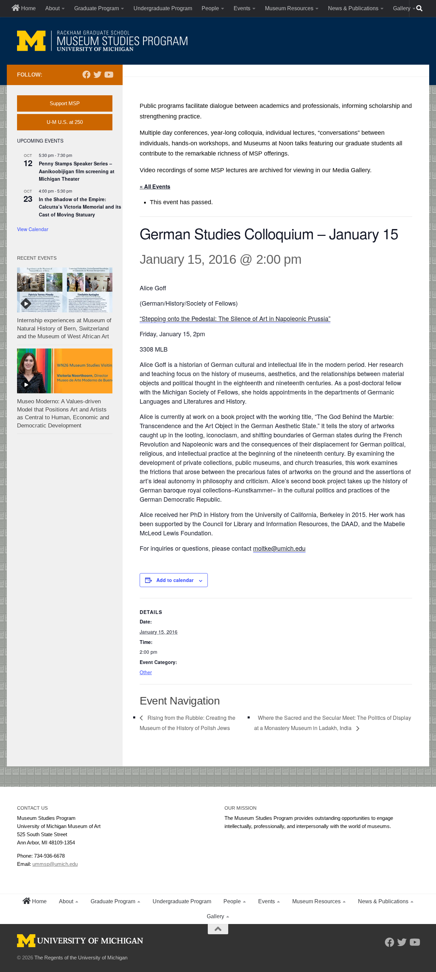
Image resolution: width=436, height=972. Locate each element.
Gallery (401, 8)
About (52, 8)
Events (242, 8)
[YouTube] (108, 74)
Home (28, 8)
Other (146, 672)
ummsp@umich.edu (55, 864)
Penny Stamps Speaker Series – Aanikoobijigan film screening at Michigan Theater (76, 171)
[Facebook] (86, 74)
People (210, 8)
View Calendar (32, 229)
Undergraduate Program (163, 8)
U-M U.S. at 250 (65, 122)
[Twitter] (97, 74)
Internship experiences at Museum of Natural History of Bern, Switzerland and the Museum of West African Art (64, 328)
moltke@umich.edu (279, 548)
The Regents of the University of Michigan (80, 957)
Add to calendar (174, 580)
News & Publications (353, 8)
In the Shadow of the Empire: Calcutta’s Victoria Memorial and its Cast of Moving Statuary (80, 207)
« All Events (155, 186)
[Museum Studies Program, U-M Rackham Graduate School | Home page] (102, 41)
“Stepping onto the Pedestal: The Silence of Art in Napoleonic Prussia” (235, 318)
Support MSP (65, 103)
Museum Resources (289, 8)
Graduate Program (96, 8)
